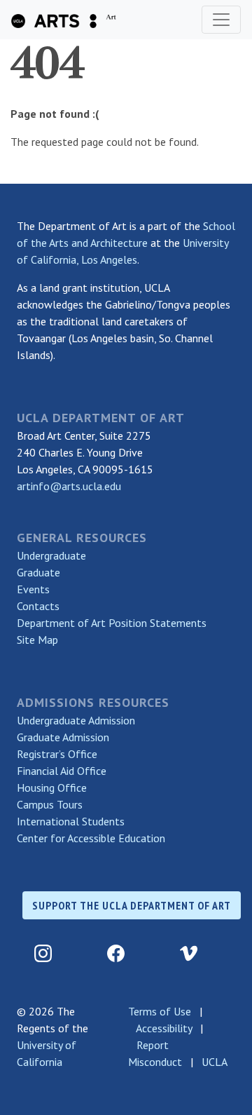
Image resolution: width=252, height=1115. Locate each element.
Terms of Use (159, 1011)
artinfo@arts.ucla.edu (69, 486)
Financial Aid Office (61, 771)
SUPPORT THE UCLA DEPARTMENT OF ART (131, 905)
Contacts (38, 606)
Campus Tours (50, 804)
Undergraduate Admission (76, 720)
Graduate (38, 572)
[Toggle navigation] (221, 20)
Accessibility (164, 1028)
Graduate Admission (63, 737)
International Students (71, 821)
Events (33, 589)
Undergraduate (51, 555)
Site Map (37, 640)
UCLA (214, 1062)
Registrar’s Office (57, 754)
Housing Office (52, 787)
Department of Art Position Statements (111, 623)
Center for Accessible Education (91, 838)
